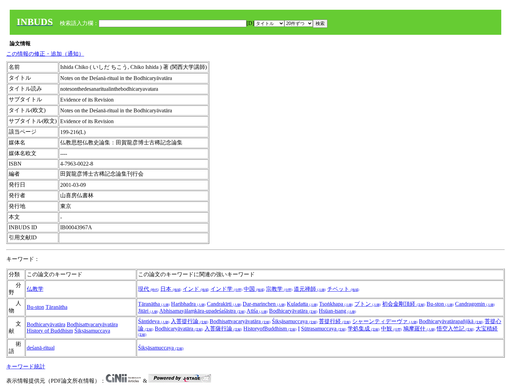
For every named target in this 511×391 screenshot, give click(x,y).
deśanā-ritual (41, 348)
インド (195, 289)
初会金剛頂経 (403, 304)
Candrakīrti (224, 304)
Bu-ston (35, 307)
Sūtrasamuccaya (323, 329)
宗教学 (279, 289)
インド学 (226, 289)
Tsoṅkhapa (336, 304)
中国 (254, 289)
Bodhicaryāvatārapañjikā (451, 321)
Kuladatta (302, 304)
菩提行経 (335, 321)
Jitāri (148, 311)
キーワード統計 (25, 366)
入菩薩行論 (223, 329)
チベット (343, 289)
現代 (148, 289)
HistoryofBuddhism (270, 329)
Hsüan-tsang (337, 311)
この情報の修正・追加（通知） (45, 54)
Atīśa (257, 311)
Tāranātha (56, 307)
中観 (391, 329)
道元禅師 (310, 289)
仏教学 (35, 289)
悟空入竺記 (455, 329)
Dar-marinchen (264, 304)
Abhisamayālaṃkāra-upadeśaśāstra (202, 311)
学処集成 (364, 329)
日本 (170, 289)
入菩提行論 (189, 321)
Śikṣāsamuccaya (92, 331)
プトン (367, 304)
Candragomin (475, 304)
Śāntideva (153, 321)
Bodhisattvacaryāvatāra (92, 324)
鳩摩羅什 (419, 329)
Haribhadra (188, 304)
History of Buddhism (50, 331)
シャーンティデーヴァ (384, 321)
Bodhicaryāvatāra (293, 311)
